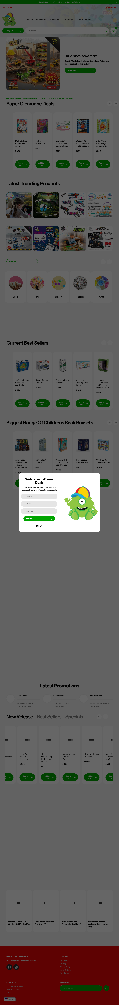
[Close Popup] (97, 475)
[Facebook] (37, 526)
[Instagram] (41, 526)
